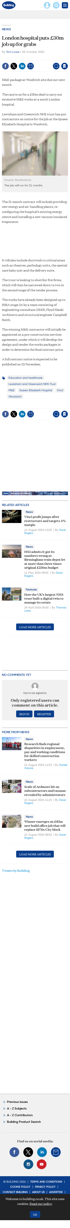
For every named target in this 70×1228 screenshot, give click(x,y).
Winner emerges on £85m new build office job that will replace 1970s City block (45, 825)
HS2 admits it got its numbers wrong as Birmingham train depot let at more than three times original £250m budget (44, 559)
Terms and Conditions (46, 1181)
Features (31, 589)
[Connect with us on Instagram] (28, 1164)
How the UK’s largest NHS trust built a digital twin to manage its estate (43, 598)
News (6, 29)
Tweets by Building (16, 870)
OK (35, 1214)
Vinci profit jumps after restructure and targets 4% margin (45, 520)
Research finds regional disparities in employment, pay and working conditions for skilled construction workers (44, 751)
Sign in (19, 58)
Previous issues (17, 1102)
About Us (38, 1192)
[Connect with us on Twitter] (28, 1152)
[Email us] (56, 1152)
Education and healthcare (26, 377)
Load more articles (35, 627)
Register (44, 714)
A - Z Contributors (20, 1115)
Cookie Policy (20, 1187)
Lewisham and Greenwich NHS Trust (32, 384)
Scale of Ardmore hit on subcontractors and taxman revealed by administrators (45, 790)
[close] (38, 63)
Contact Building (15, 1192)
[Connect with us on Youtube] (42, 1164)
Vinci (60, 390)
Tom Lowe (12, 52)
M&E (12, 390)
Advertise (56, 1192)
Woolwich (15, 396)
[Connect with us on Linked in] (42, 1152)
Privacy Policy (45, 1187)
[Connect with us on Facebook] (14, 1152)
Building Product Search (24, 1122)
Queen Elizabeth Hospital (35, 390)
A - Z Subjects (17, 1108)
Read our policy (41, 1203)
